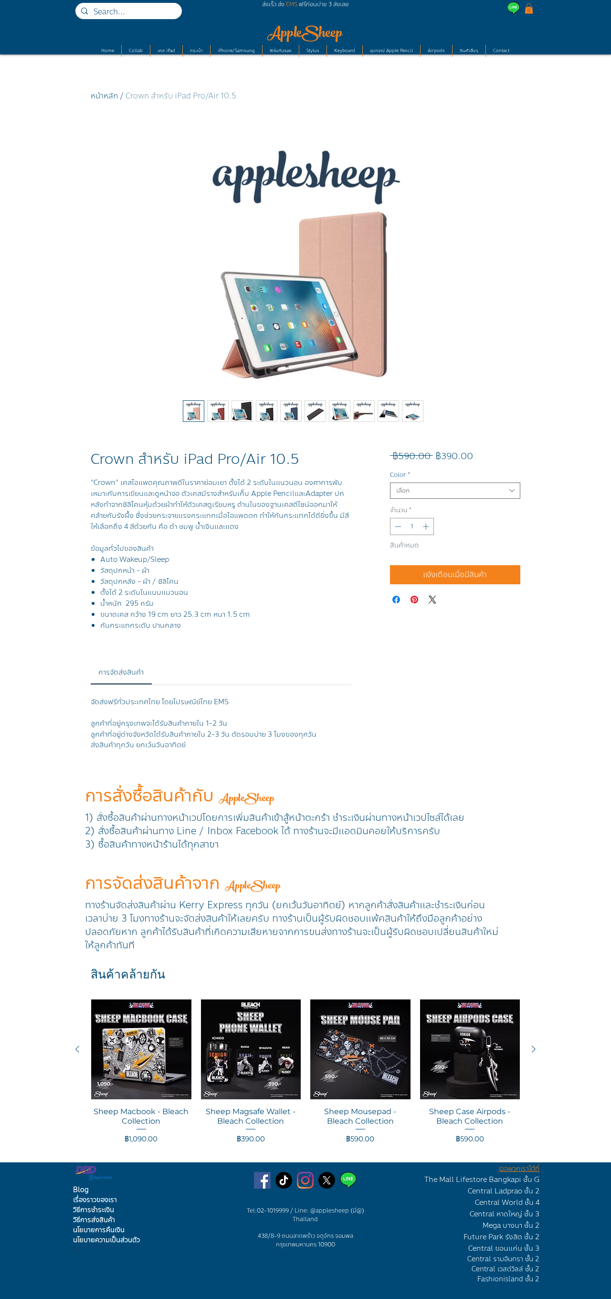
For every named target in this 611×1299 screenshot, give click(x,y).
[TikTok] (283, 1180)
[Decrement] (397, 526)
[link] (121, 672)
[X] (326, 1180)
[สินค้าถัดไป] (533, 1049)
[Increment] (426, 526)
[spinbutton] (411, 526)
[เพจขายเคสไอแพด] (262, 1180)
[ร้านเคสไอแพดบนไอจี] (305, 1180)
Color (400, 475)
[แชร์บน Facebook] (396, 599)
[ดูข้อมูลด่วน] (141, 1049)
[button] (529, 8)
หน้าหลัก (104, 96)
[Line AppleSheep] (348, 1180)
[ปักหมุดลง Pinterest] (414, 599)
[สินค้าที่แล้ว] (77, 1049)
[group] (305, 1077)
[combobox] (455, 491)
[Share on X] (432, 599)
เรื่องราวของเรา (95, 1200)
